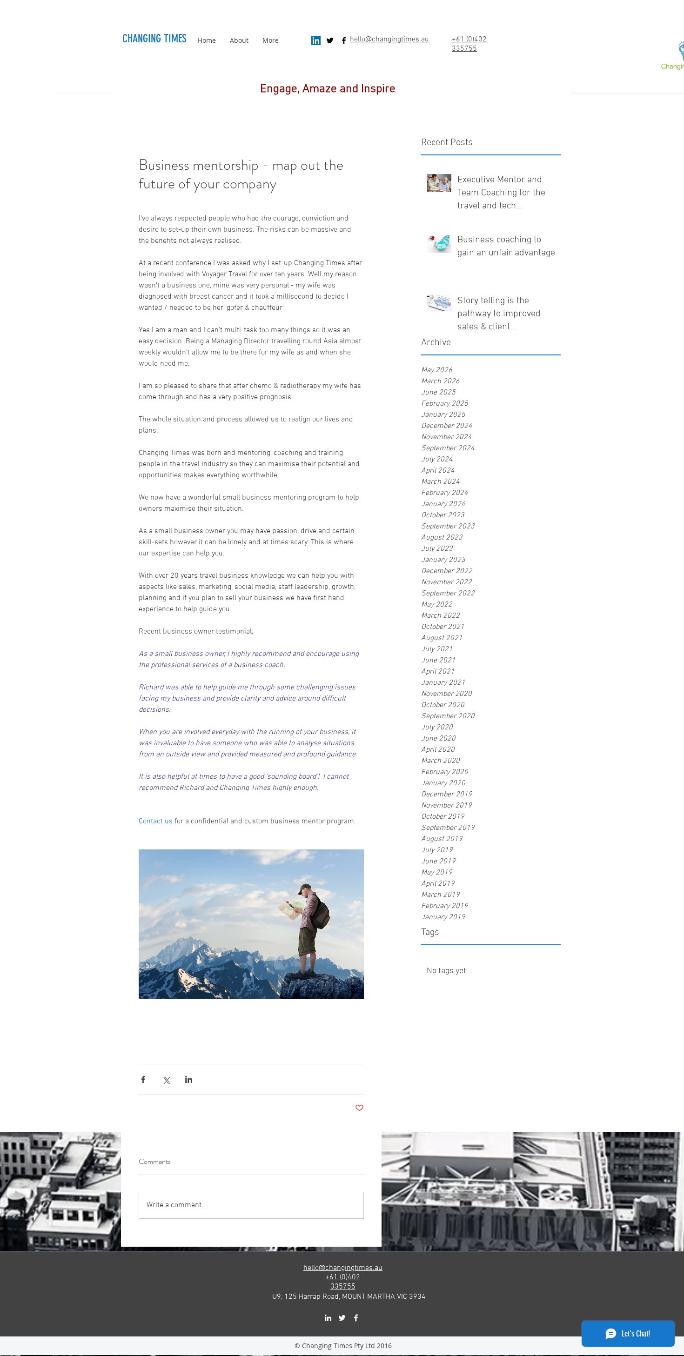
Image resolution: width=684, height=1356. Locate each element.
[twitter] (330, 40)
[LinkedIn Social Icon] (316, 40)
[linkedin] (328, 1318)
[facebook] (344, 40)
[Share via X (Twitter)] (165, 1079)
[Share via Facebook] (143, 1079)
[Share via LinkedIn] (188, 1079)
